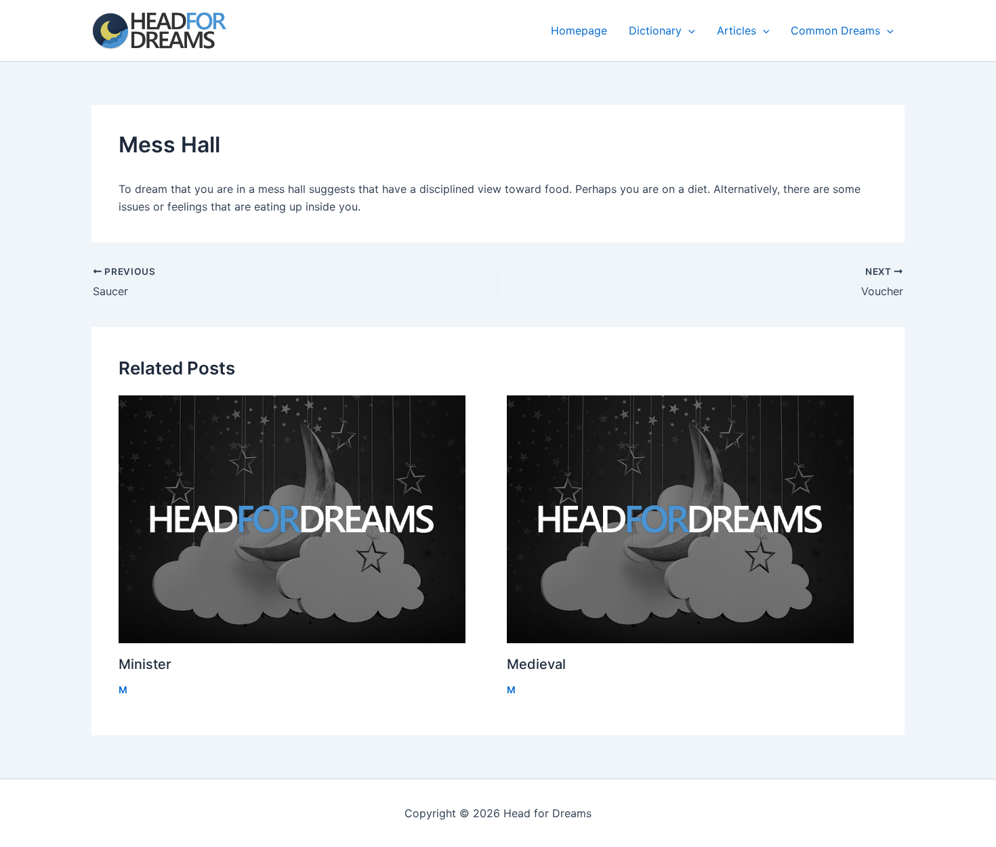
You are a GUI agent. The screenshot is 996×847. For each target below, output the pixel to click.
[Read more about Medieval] (692, 519)
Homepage (579, 30)
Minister (145, 664)
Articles (736, 30)
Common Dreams (835, 30)
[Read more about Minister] (304, 519)
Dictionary (655, 30)
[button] (688, 30)
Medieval (536, 664)
